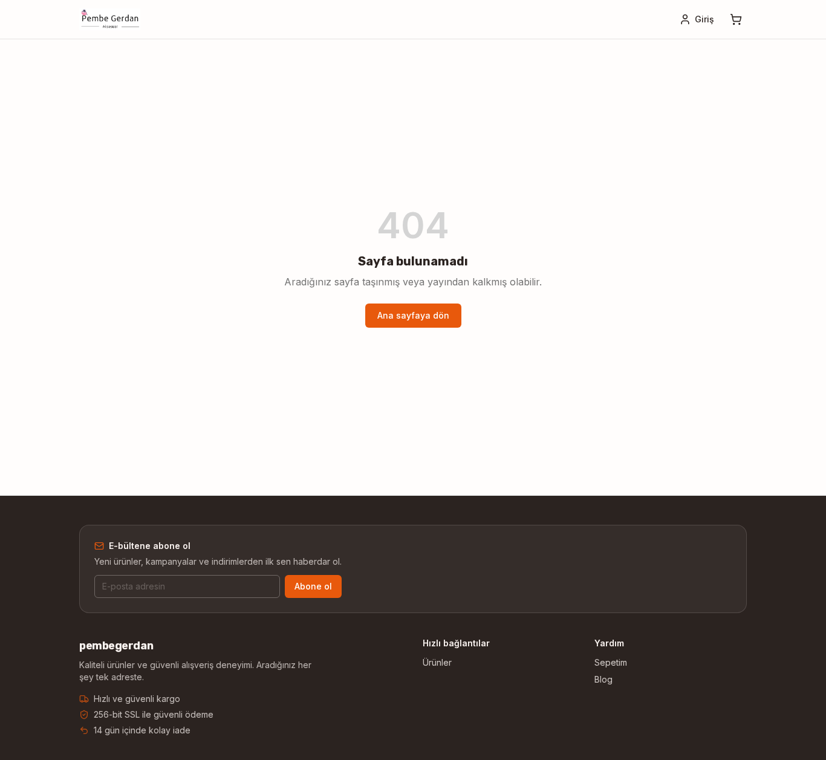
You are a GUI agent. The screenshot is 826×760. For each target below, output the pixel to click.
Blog (603, 679)
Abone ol (313, 586)
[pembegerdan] (109, 19)
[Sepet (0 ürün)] (736, 19)
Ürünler (437, 662)
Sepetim (610, 662)
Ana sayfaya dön (413, 315)
